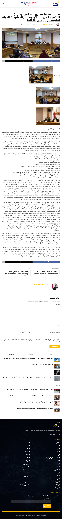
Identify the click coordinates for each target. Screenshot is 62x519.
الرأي (58, 479)
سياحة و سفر (26, 470)
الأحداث (58, 446)
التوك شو (57, 473)
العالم (28, 446)
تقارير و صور (26, 464)
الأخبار (54, 11)
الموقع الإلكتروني (55, 332)
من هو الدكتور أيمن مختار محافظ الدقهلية (42, 365)
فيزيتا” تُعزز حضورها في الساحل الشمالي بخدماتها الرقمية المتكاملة (35, 408)
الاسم (58, 325)
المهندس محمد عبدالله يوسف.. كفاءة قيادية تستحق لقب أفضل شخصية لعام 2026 (31, 396)
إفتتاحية (57, 443)
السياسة (57, 488)
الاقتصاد (57, 461)
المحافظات (27, 452)
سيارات (28, 473)
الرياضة (58, 485)
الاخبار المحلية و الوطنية (53, 458)
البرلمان (58, 464)
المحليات (27, 455)
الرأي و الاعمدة (56, 482)
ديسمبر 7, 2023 (34, 25)
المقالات (28, 458)
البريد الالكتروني (47, 499)
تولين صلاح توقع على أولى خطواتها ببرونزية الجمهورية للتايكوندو (35, 402)
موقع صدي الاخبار (29, 515)
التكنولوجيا (57, 470)
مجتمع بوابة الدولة (25, 485)
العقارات (28, 449)
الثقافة (58, 476)
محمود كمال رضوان (47, 25)
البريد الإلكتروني (24, 332)
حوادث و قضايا (26, 467)
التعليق (57, 305)
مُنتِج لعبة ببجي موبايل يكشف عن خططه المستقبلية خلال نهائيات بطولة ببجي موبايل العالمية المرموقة (28, 359)
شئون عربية (27, 476)
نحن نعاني (50, 371)
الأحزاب (58, 449)
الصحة (28, 443)
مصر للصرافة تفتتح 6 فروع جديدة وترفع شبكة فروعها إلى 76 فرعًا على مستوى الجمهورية (30, 389)
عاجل (29, 479)
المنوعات (27, 461)
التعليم (58, 467)
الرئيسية (58, 11)
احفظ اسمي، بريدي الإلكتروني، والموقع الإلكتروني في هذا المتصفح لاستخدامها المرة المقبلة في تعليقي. (32, 340)
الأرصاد (58, 455)
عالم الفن (27, 482)
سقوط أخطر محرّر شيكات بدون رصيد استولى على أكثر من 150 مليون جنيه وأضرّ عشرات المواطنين (28, 377)
